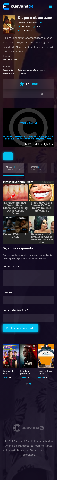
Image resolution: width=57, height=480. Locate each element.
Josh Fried (21, 74)
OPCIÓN (13, 168)
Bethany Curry (9, 70)
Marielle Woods (10, 60)
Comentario (11, 266)
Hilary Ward (8, 74)
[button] (27, 384)
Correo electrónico (15, 310)
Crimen (22, 22)
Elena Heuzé (38, 70)
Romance (32, 22)
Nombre (9, 292)
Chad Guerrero (24, 70)
